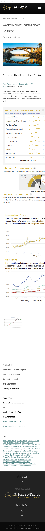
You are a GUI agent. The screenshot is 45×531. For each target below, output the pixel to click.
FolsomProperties (24, 466)
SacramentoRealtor (14, 442)
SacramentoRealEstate (25, 457)
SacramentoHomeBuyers (12, 453)
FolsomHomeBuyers (22, 461)
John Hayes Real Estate (27, 463)
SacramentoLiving (24, 459)
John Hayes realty (9, 440)
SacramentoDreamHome (22, 455)
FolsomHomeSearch (29, 447)
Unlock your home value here (13, 426)
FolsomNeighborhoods (11, 444)
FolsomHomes (22, 440)
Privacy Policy (9, 528)
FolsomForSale (8, 461)
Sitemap (37, 528)
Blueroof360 (21, 525)
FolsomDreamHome (10, 463)
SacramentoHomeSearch (12, 447)
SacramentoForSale (10, 459)
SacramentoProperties (30, 453)
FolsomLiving (8, 455)
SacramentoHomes (10, 466)
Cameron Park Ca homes (12, 449)
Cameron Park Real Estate (30, 444)
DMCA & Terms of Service (24, 528)
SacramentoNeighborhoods (27, 451)
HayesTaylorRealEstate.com (13, 421)
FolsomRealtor (27, 442)
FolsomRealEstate (9, 457)
